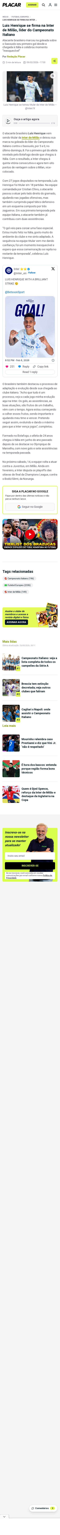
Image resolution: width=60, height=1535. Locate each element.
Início (5, 17)
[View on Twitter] (53, 271)
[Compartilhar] (54, 61)
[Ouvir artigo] (8, 121)
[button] (30, 534)
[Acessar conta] (50, 5)
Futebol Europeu (20, 17)
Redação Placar (16, 56)
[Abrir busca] (43, 5)
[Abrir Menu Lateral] (56, 5)
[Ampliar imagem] (30, 86)
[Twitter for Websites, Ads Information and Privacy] (53, 360)
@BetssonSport (14, 292)
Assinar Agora (16, 622)
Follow (32, 272)
